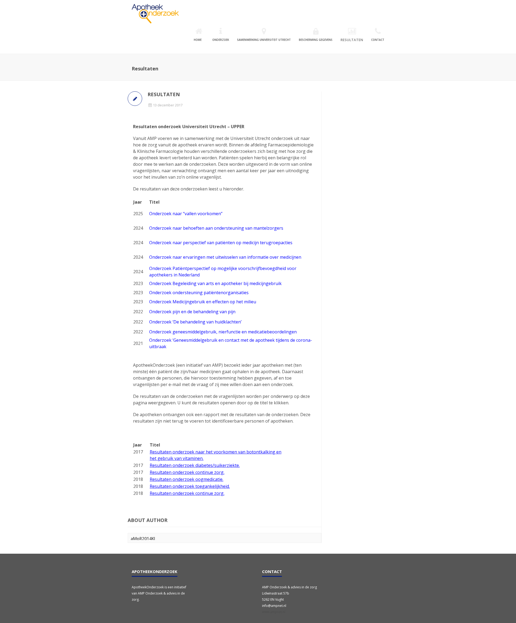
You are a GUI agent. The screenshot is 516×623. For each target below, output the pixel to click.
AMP (152, 138)
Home (198, 40)
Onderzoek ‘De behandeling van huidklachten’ (195, 322)
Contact (377, 40)
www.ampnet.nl (273, 612)
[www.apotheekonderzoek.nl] (155, 13)
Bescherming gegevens (315, 40)
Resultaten (352, 39)
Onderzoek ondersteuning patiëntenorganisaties (199, 293)
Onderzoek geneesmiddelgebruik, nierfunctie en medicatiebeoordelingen (223, 332)
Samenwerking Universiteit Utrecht (264, 40)
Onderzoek (220, 40)
